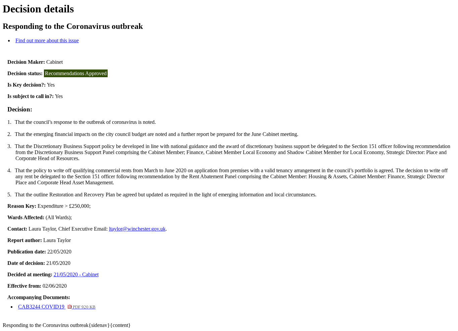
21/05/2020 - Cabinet (76, 274)
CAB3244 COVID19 (57, 307)
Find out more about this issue (47, 40)
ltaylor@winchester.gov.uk (137, 229)
